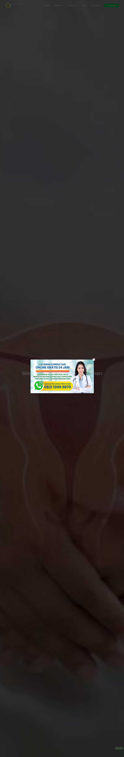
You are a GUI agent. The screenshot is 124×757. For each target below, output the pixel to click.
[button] (62, 378)
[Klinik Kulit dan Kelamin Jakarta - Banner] (62, 376)
